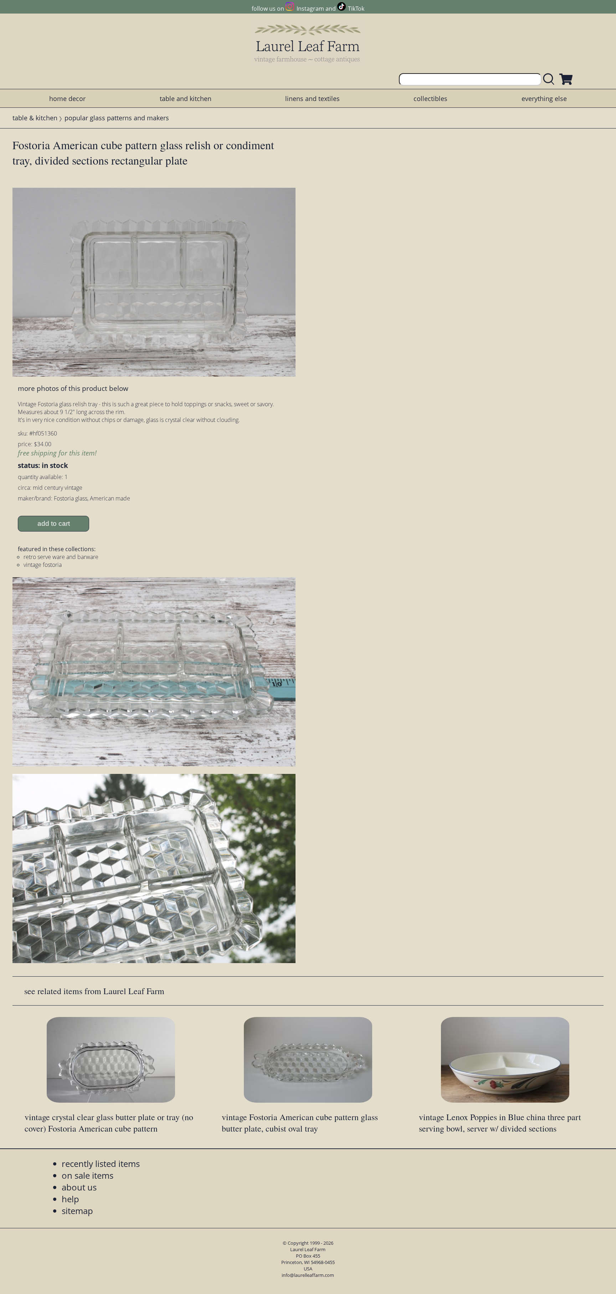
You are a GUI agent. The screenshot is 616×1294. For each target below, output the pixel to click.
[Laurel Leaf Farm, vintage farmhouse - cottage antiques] (308, 43)
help (70, 1199)
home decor (67, 98)
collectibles (430, 98)
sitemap (77, 1211)
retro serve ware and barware (61, 557)
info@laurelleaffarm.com (308, 1275)
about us (79, 1187)
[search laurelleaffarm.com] (550, 79)
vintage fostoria (43, 565)
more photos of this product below (73, 388)
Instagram (310, 8)
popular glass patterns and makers (117, 118)
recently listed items (101, 1163)
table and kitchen (185, 98)
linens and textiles (312, 98)
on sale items (87, 1175)
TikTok (356, 8)
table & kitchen (34, 118)
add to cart (53, 523)
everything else (544, 98)
